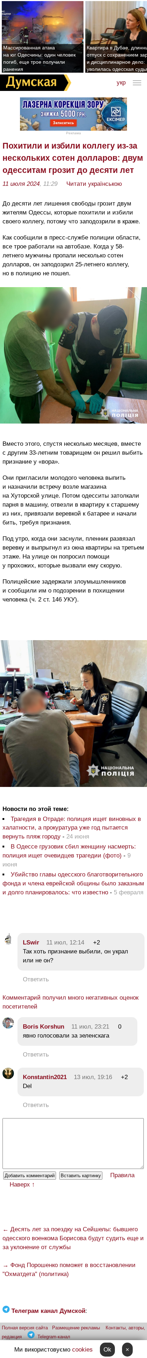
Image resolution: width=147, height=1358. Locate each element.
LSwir (31, 942)
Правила (122, 1175)
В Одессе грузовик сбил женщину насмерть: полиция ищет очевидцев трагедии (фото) (69, 851)
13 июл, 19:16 (93, 1077)
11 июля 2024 (21, 183)
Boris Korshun (43, 1026)
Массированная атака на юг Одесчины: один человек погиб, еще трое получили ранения (39, 58)
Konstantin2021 (45, 1077)
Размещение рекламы (76, 1327)
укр (121, 82)
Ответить (36, 979)
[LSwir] (8, 942)
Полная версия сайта (25, 1327)
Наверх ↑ (22, 1184)
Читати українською (94, 183)
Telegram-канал (53, 1336)
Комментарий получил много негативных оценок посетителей (70, 1002)
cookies (82, 1349)
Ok (107, 1349)
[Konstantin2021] (8, 1077)
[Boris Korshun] (8, 1026)
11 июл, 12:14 (65, 942)
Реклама (73, 133)
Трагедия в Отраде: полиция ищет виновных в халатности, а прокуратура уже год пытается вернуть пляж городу (71, 828)
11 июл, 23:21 (90, 1026)
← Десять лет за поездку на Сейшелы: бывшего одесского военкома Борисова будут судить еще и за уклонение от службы (73, 1238)
